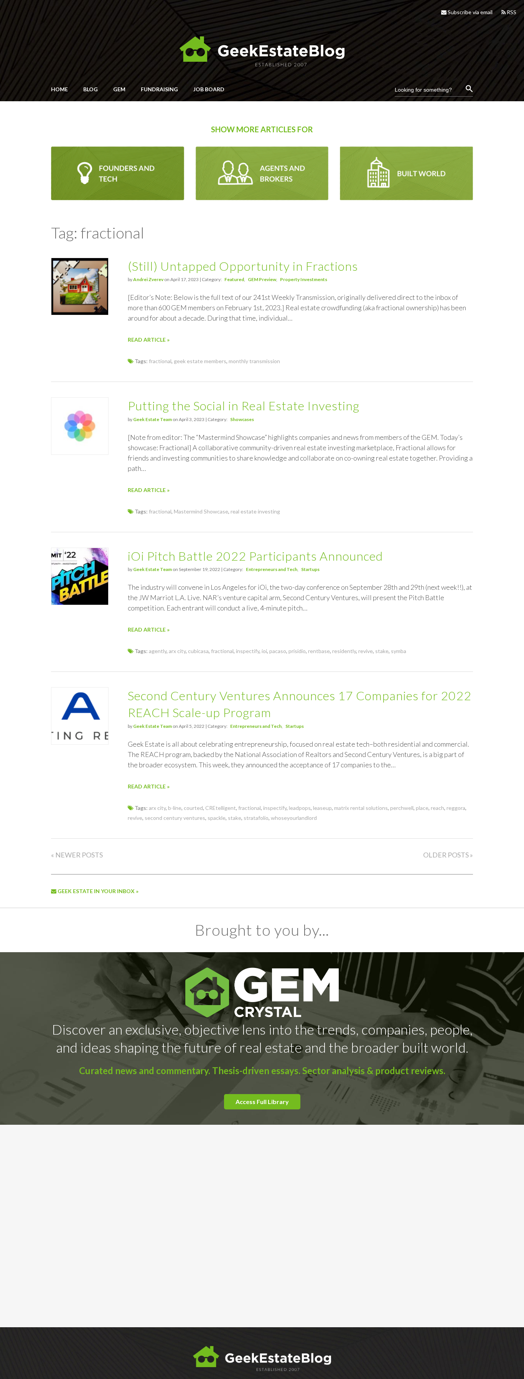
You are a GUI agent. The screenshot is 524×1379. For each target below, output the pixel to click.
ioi (264, 651)
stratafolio (256, 818)
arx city (177, 651)
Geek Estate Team (152, 419)
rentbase (319, 651)
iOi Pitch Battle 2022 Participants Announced (255, 555)
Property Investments (303, 279)
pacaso (277, 651)
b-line (174, 808)
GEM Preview (262, 279)
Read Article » (149, 339)
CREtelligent (220, 808)
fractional (160, 361)
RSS (511, 12)
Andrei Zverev (148, 279)
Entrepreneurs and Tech (271, 569)
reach (437, 808)
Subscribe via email (470, 12)
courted (193, 808)
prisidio (297, 651)
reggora (456, 808)
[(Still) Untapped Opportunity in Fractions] (79, 312)
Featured (234, 279)
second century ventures (175, 818)
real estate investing (255, 511)
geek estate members (200, 361)
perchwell (402, 808)
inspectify (247, 651)
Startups (310, 569)
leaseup (322, 808)
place (422, 808)
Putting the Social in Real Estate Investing (243, 405)
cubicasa (198, 651)
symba (398, 651)
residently (344, 651)
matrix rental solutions (361, 808)
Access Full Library (262, 1101)
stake (382, 651)
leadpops (300, 808)
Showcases (242, 419)
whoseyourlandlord (294, 818)
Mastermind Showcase (201, 511)
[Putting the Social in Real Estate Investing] (79, 452)
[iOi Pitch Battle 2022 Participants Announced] (79, 602)
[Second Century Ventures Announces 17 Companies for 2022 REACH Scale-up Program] (79, 742)
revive (365, 651)
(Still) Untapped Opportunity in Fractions (243, 265)
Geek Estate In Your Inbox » (97, 891)
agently (157, 651)
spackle (217, 818)
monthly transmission (254, 361)
